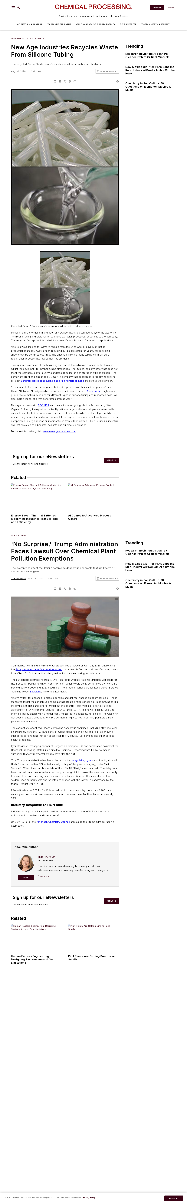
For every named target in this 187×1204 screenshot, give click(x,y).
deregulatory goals (82, 760)
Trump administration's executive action (39, 669)
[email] (74, 81)
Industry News (18, 535)
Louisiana (35, 691)
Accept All (173, 1198)
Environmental (128, 24)
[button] (13, 7)
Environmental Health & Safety (27, 39)
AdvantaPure (94, 391)
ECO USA (43, 405)
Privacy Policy (89, 1197)
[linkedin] (60, 81)
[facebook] (55, 81)
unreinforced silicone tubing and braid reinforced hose (52, 380)
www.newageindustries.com (59, 431)
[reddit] (69, 81)
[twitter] (65, 81)
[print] (117, 81)
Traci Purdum (18, 578)
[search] (18, 7)
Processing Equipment (59, 24)
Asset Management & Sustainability (95, 24)
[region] (93, 1198)
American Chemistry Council (53, 821)
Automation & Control (29, 24)
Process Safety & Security (155, 24)
